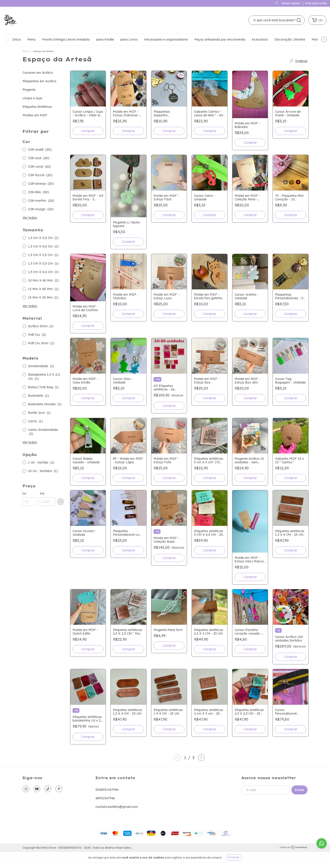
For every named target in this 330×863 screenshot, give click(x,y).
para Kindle (105, 39)
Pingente (28, 90)
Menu (31, 39)
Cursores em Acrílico (37, 73)
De (24, 493)
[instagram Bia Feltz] (25, 788)
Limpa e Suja (32, 98)
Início (16, 39)
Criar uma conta (316, 3)
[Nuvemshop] (293, 848)
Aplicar (60, 501)
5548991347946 (107, 790)
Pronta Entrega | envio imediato (66, 39)
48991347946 (105, 798)
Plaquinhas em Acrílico (39, 81)
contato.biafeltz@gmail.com (116, 807)
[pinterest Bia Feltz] (58, 788)
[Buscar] (298, 20)
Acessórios (260, 39)
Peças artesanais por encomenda (219, 39)
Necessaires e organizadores (166, 39)
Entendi (234, 857)
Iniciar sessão (291, 3)
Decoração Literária (290, 39)
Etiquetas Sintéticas (37, 107)
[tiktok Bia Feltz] (47, 788)
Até (42, 493)
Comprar (88, 131)
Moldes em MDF (34, 115)
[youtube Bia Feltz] (36, 788)
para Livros (129, 39)
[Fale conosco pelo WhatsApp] (322, 843)
